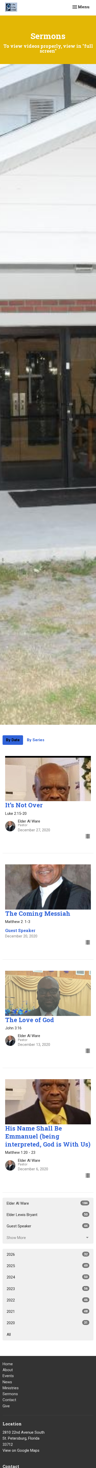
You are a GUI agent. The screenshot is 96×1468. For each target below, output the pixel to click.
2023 (47, 1289)
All (9, 1334)
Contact (9, 1400)
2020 (47, 1323)
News (7, 1382)
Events (8, 1376)
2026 (47, 1254)
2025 (47, 1266)
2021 (47, 1311)
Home (8, 1364)
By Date (13, 740)
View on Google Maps (21, 1450)
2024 (47, 1277)
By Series (35, 740)
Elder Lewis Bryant (47, 1214)
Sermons (10, 1394)
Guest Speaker (47, 1226)
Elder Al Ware (47, 1203)
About (8, 1370)
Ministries (11, 1388)
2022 (47, 1300)
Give (6, 1406)
